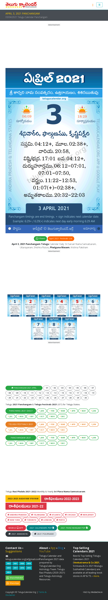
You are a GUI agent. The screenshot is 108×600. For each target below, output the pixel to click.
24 (40, 398)
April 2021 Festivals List (60, 238)
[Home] (21, 5)
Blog (60, 548)
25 (47, 398)
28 (70, 398)
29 (77, 398)
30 (85, 398)
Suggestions (13, 551)
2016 (22, 568)
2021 (15, 563)
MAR (63, 411)
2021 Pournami (45, 534)
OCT (42, 416)
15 (62, 393)
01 (47, 388)
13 (47, 393)
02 (54, 388)
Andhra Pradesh (18, 515)
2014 (8, 572)
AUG (21, 416)
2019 (29, 563)
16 (70, 393)
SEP (31, 416)
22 (24, 398)
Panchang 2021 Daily (21, 410)
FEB (52, 411)
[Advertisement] (54, 45)
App (53, 548)
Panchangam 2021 (21, 437)
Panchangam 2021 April (25, 388)
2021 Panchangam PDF (73, 528)
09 (17, 393)
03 (62, 388)
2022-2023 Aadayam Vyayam (23, 498)
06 (85, 388)
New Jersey (88, 515)
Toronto (31, 520)
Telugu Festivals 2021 (20, 424)
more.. (96, 576)
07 (92, 388)
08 (9, 393)
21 (17, 398)
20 (9, 398)
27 (62, 398)
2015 (29, 568)
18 (85, 393)
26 (55, 398)
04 (69, 388)
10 (24, 393)
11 (32, 393)
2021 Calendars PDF (41, 528)
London (47, 520)
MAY (83, 411)
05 (77, 388)
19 (93, 393)
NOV (52, 416)
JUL (11, 416)
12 (40, 393)
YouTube (44, 551)
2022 (8, 563)
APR (73, 411)
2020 (22, 563)
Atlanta (55, 515)
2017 (15, 568)
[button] (99, 5)
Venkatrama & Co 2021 (86, 562)
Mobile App (15, 528)
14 (55, 393)
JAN (42, 411)
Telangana (39, 515)
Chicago (71, 515)
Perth (61, 520)
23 (32, 398)
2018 (8, 568)
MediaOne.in (97, 592)
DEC (63, 416)
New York (15, 520)
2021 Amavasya (19, 534)
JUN (94, 411)
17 (77, 393)
